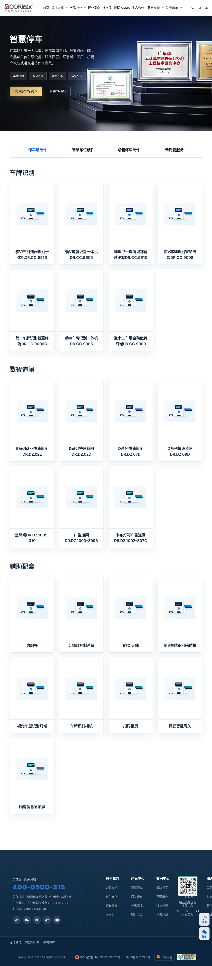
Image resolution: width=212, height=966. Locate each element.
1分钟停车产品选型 (25, 91)
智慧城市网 (32, 942)
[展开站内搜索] (200, 8)
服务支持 (153, 8)
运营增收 (162, 896)
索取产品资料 (58, 91)
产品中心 (76, 8)
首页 (46, 8)
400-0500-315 (39, 887)
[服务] (197, 911)
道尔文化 (111, 896)
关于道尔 (172, 8)
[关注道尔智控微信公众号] (27, 920)
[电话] (178, 911)
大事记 (110, 914)
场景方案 (162, 914)
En (206, 7)
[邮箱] (188, 911)
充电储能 (137, 905)
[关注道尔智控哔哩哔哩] (57, 920)
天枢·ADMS (122, 8)
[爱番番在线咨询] (205, 918)
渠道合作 (138, 8)
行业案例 (94, 8)
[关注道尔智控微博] (47, 920)
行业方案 (162, 905)
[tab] (37, 149)
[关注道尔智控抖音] (16, 920)
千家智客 (49, 942)
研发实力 (187, 914)
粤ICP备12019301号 (138, 957)
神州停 (107, 8)
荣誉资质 (111, 905)
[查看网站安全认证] (186, 957)
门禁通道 (137, 896)
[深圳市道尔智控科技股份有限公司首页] (18, 7)
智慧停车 (137, 887)
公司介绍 (111, 887)
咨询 (204, 922)
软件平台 (137, 914)
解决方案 (57, 8)
